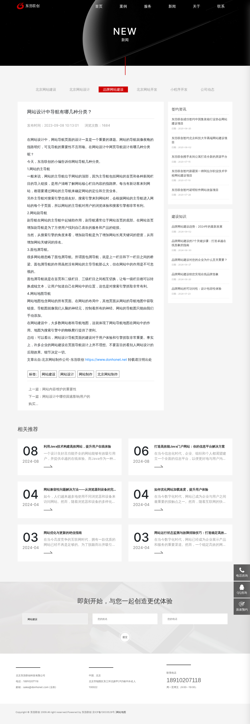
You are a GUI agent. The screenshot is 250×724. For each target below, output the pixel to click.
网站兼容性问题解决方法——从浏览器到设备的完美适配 (83, 489)
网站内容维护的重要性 (59, 389)
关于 (196, 6)
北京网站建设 (46, 89)
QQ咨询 (242, 592)
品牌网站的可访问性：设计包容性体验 (196, 288)
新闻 (172, 6)
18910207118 (184, 680)
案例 (123, 6)
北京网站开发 (147, 89)
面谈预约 (242, 609)
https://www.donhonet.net (106, 359)
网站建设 (48, 374)
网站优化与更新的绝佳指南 (63, 533)
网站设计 (67, 374)
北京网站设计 (79, 89)
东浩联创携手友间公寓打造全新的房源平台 (199, 156)
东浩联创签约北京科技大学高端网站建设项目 (199, 140)
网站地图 (121, 712)
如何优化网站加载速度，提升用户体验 (181, 489)
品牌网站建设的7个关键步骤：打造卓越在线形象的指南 (199, 243)
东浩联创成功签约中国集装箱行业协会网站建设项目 (199, 121)
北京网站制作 (107, 374)
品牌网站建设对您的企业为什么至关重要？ (199, 260)
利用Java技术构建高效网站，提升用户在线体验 (77, 446)
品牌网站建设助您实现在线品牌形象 (195, 274)
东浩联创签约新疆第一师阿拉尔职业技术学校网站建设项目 (199, 173)
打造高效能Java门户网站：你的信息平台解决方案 (189, 446)
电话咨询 (242, 575)
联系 (221, 6)
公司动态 (207, 89)
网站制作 (86, 374)
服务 (147, 6)
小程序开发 (179, 89)
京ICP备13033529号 (103, 712)
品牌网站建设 (113, 89)
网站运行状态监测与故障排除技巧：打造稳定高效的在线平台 (197, 533)
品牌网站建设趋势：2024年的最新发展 (197, 226)
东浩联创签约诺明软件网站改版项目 (195, 190)
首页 (99, 6)
